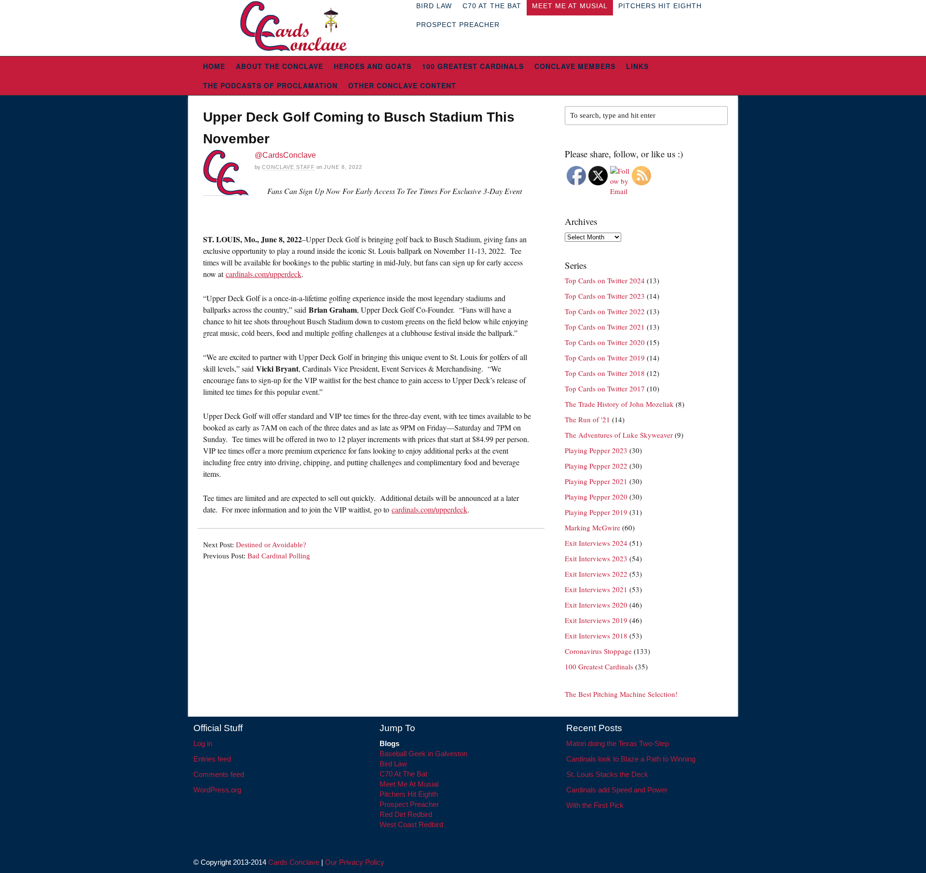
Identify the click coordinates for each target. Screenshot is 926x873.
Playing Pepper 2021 (596, 481)
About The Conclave (279, 66)
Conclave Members (574, 66)
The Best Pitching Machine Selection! (621, 694)
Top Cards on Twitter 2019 (605, 357)
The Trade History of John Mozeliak (619, 404)
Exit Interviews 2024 (596, 543)
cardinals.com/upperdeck (263, 274)
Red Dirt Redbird (406, 814)
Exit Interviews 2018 (596, 635)
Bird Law (393, 764)
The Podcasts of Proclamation (270, 85)
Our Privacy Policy (354, 862)
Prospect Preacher (458, 24)
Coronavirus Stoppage (598, 651)
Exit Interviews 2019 (596, 620)
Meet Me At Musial (409, 784)
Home (214, 66)
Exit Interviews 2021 (596, 589)
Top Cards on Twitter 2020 (605, 342)
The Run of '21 (587, 419)
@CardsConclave (285, 155)
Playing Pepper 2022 (596, 466)
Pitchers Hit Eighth (409, 794)
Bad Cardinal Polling (278, 556)
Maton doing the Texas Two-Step (617, 743)
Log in (202, 743)
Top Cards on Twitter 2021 (605, 327)
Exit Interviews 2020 (596, 605)
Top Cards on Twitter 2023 (605, 296)
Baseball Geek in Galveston (423, 753)
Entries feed (212, 759)
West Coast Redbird (411, 824)
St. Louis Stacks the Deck (607, 774)
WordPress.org (217, 790)
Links (637, 66)
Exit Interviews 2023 (596, 558)
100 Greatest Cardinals (473, 66)
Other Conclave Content (402, 85)
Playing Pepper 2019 (596, 512)
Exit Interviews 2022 (596, 574)
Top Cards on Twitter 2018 (605, 373)
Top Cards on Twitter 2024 (605, 280)
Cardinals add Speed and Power (616, 790)
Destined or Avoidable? (271, 545)
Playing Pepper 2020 (596, 496)
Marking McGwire (592, 527)
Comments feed (218, 774)
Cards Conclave (293, 862)
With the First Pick (595, 805)
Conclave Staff (288, 167)
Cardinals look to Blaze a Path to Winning (630, 759)
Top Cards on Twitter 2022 (605, 311)
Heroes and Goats (372, 66)
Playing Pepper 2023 (596, 450)
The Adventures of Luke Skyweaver (619, 435)
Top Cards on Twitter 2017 (605, 388)
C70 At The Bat (403, 774)
